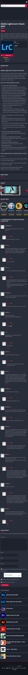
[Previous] (1, 190)
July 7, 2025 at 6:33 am (11, 237)
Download (8, 55)
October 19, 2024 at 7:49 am (12, 443)
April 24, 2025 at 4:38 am (9, 294)
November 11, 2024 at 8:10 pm (12, 362)
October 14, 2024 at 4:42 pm (12, 493)
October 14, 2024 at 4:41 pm (12, 468)
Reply (6, 232)
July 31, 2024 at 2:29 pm (11, 521)
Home (2, 22)
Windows (5, 22)
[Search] (26, 6)
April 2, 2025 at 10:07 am (11, 324)
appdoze (8, 236)
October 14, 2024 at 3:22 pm (10, 455)
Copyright (14, 669)
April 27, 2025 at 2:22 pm (11, 304)
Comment (3, 537)
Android (18, 668)
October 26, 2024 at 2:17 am (10, 372)
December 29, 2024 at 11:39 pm (11, 333)
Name (2, 552)
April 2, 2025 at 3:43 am (9, 313)
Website (2, 563)
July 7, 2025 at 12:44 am (9, 226)
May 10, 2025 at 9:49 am (9, 268)
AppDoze (19, 666)
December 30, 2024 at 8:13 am (12, 343)
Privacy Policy (23, 668)
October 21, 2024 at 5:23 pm (12, 418)
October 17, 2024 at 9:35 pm (10, 427)
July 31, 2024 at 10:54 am (9, 509)
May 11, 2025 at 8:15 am (11, 278)
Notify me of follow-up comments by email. (10, 579)
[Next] (27, 190)
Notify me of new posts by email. (8, 582)
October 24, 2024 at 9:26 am (10, 389)
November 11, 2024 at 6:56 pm (10, 352)
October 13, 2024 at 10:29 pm (10, 484)
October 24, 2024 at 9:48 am (12, 399)
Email (2, 558)
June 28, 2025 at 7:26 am (11, 259)
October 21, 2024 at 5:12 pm (10, 408)
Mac (14, 668)
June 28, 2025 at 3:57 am (9, 246)
